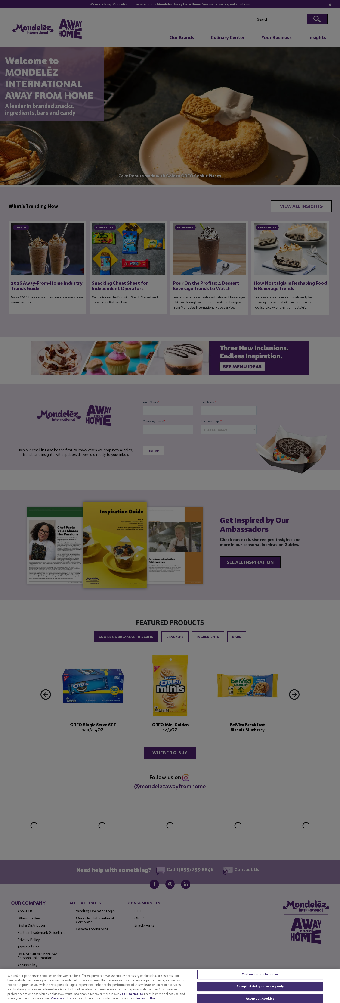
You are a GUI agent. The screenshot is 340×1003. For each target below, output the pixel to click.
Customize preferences (260, 974)
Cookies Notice (131, 994)
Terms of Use (145, 998)
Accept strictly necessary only (260, 986)
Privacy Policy (61, 998)
